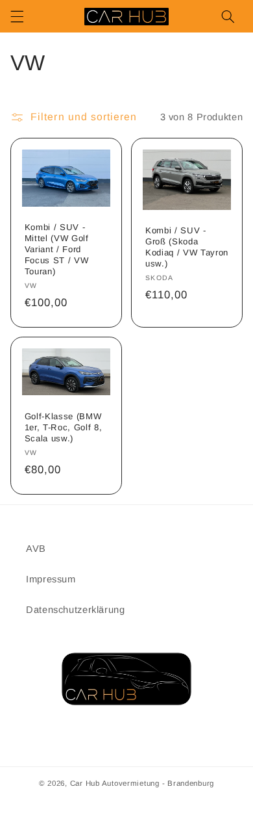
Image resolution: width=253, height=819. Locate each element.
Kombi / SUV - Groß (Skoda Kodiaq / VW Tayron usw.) (186, 247)
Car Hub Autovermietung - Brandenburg (142, 783)
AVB (36, 548)
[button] (17, 16)
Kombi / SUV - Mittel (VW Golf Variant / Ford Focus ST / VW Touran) (57, 249)
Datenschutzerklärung (75, 609)
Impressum (51, 579)
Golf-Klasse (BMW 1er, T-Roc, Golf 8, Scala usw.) (63, 427)
